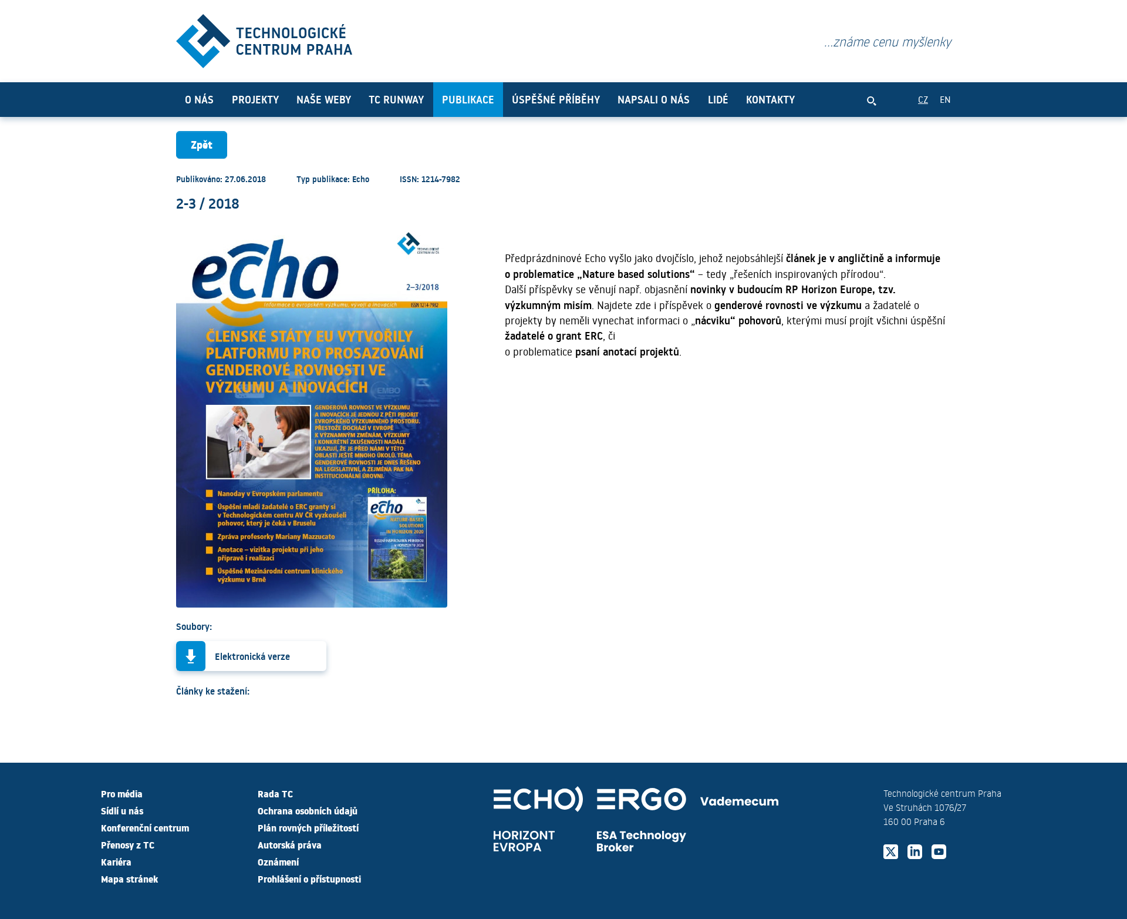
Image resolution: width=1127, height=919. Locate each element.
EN (945, 99)
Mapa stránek (129, 878)
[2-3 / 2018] (264, 38)
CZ (923, 99)
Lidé (718, 99)
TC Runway (396, 99)
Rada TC (275, 793)
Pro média (122, 793)
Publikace (468, 99)
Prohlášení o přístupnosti (309, 878)
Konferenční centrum (145, 827)
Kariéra (116, 861)
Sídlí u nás (122, 810)
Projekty (255, 99)
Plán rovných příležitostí (308, 827)
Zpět (201, 144)
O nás (199, 99)
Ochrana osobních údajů (307, 810)
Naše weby (323, 99)
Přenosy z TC (127, 844)
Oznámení (278, 861)
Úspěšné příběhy (556, 99)
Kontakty (770, 99)
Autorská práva (290, 844)
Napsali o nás (654, 99)
